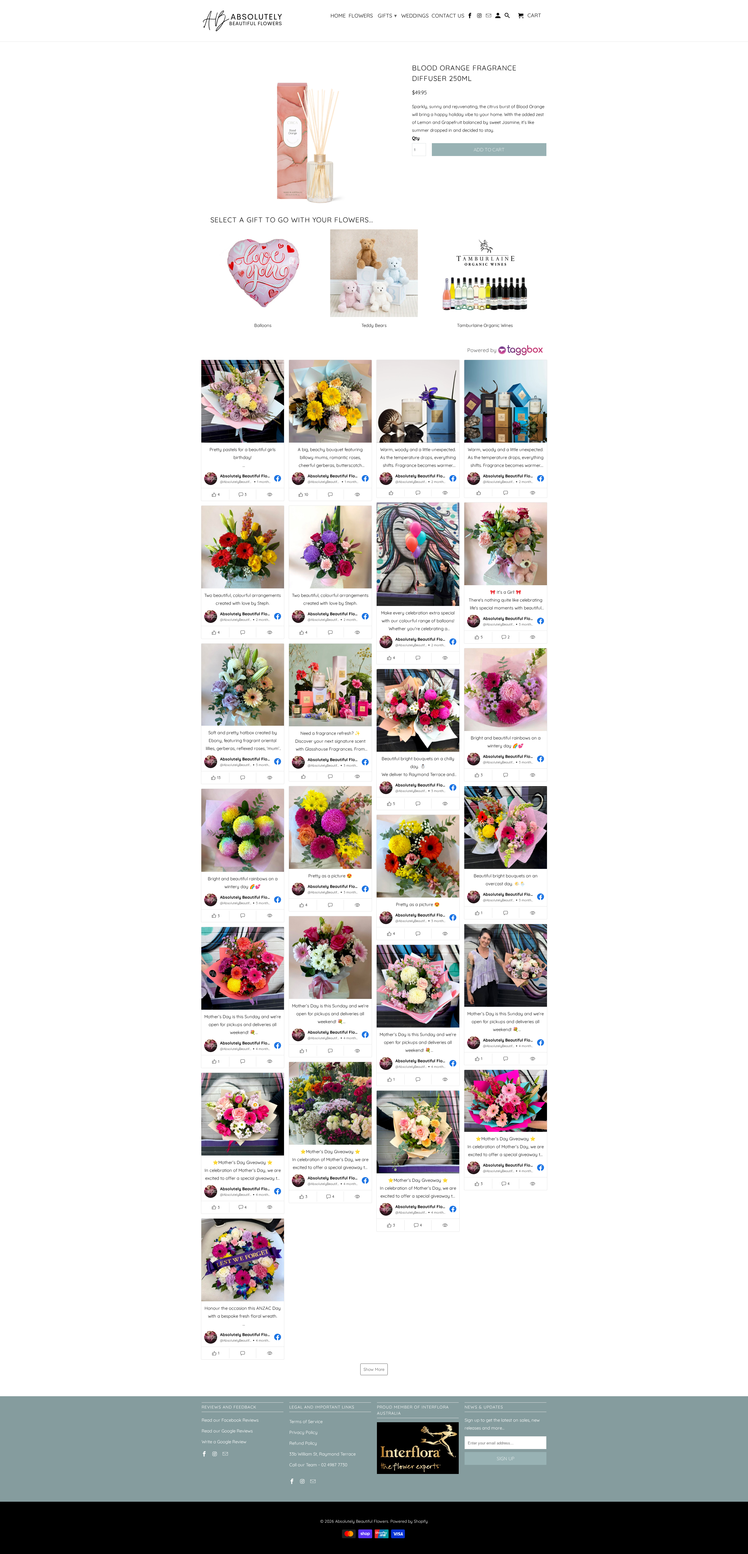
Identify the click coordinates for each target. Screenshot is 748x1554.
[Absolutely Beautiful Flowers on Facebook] (470, 17)
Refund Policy (303, 1443)
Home (338, 16)
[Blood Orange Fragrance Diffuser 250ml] (304, 134)
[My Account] (498, 17)
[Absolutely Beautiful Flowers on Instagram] (480, 17)
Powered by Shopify (409, 1521)
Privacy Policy (303, 1432)
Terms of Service (306, 1421)
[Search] (507, 17)
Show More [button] (374, 1369)
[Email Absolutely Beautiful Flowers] (489, 17)
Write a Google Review (224, 1441)
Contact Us (448, 16)
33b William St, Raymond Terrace (322, 1454)
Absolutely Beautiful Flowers (361, 1521)
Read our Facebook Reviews (230, 1420)
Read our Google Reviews (227, 1431)
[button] (242, 430)
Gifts (387, 15)
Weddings (415, 16)
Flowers (361, 16)
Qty (416, 138)
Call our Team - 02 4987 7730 (318, 1465)
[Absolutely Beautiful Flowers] (242, 20)
